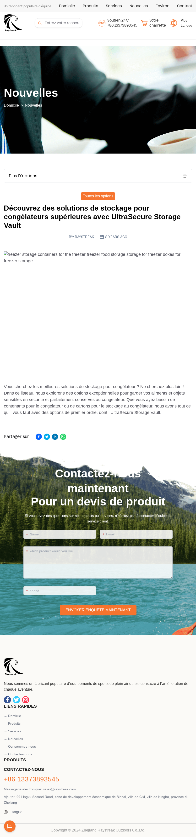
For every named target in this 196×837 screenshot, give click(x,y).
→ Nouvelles (13, 739)
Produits (90, 6)
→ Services (12, 731)
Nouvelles (139, 6)
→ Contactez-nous (18, 754)
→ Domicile (12, 716)
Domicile (67, 6)
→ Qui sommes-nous (20, 746)
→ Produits (12, 723)
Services (114, 6)
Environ (162, 6)
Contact (184, 6)
